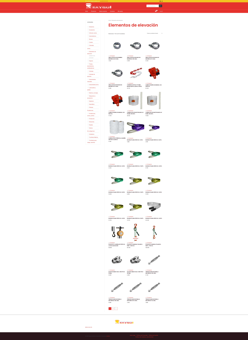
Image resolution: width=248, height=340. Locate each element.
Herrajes (91, 71)
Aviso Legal (132, 335)
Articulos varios (93, 33)
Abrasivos (91, 26)
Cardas (91, 42)
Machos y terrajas (93, 93)
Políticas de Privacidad (142, 335)
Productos (93, 11)
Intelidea (108, 336)
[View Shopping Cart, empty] (155, 11)
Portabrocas (90, 110)
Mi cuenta (120, 11)
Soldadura (91, 134)
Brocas (91, 39)
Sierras (91, 128)
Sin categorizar (91, 131)
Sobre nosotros (103, 11)
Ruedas (91, 125)
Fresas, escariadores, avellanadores (90, 66)
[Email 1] (160, 1)
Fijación (91, 60)
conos (88, 48)
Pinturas (91, 107)
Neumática (91, 104)
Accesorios (92, 30)
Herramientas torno (94, 84)
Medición (91, 101)
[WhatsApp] (162, 1)
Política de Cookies (153, 335)
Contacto (112, 11)
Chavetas (91, 45)
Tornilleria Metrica (93, 137)
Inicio (86, 11)
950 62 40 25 (88, 327)
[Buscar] (160, 6)
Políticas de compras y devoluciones (144, 337)
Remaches (91, 121)
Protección (91, 118)
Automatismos (92, 36)
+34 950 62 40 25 (104, 1)
